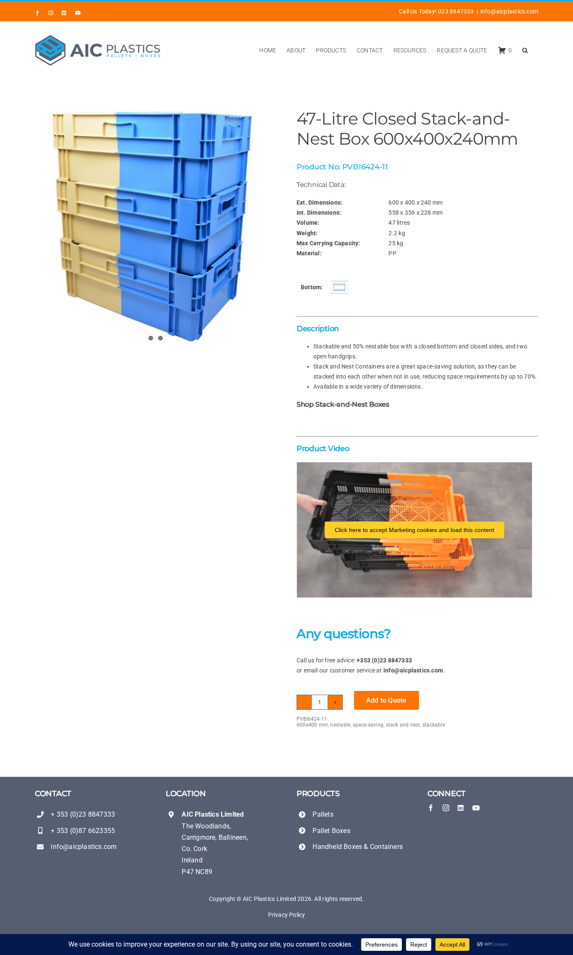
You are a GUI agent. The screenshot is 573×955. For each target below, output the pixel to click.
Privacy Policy (286, 914)
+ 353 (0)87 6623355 (83, 831)
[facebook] (430, 807)
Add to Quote (386, 700)
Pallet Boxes (331, 831)
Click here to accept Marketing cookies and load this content (414, 530)
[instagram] (446, 807)
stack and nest (403, 725)
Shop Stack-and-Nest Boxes (343, 404)
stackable (433, 725)
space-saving (368, 725)
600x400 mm (312, 725)
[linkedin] (461, 807)
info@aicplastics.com (509, 11)
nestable (340, 725)
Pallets (323, 814)
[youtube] (476, 807)
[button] (525, 50)
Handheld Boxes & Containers (358, 847)
